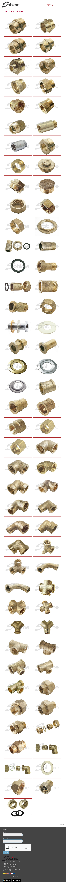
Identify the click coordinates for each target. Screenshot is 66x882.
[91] (47, 556)
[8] (47, 435)
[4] (18, 636)
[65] (18, 415)
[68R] (47, 676)
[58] (18, 576)
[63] (18, 135)
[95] (18, 696)
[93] (47, 476)
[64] (47, 576)
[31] (18, 355)
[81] (47, 696)
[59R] (18, 616)
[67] (47, 455)
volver (62, 824)
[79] (47, 776)
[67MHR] (18, 536)
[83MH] (47, 796)
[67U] (18, 596)
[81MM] (18, 756)
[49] (47, 235)
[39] (47, 135)
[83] (18, 796)
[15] (18, 255)
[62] (47, 74)
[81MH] (47, 716)
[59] (47, 596)
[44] (18, 215)
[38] (47, 616)
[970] (47, 756)
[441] (18, 235)
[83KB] (18, 817)
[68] (18, 656)
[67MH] (18, 516)
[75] (47, 155)
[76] (47, 195)
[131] (18, 335)
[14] (47, 315)
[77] (18, 175)
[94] (18, 496)
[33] (18, 34)
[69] (47, 175)
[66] (47, 395)
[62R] (47, 95)
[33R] (47, 54)
